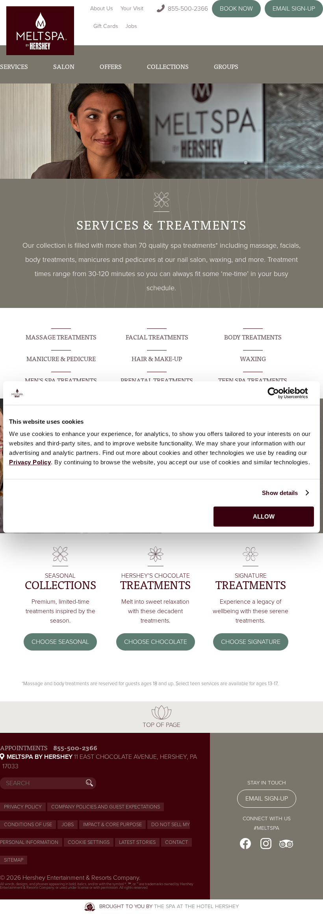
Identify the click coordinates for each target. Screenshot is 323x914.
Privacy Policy (23, 807)
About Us (101, 8)
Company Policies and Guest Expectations (105, 807)
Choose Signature (250, 642)
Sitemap (13, 860)
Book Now (236, 9)
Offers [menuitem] (111, 66)
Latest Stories (137, 842)
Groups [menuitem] (226, 66)
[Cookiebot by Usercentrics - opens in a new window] (279, 393)
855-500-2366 (188, 9)
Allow (264, 516)
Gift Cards (105, 26)
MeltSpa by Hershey (39, 757)
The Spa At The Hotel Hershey (196, 906)
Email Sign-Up (294, 9)
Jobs (131, 26)
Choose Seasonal (60, 642)
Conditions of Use (28, 824)
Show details (280, 492)
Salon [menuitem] (63, 66)
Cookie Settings (89, 842)
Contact (176, 842)
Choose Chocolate (155, 642)
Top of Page (161, 725)
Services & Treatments (161, 224)
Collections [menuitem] (168, 66)
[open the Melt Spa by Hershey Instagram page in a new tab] (265, 843)
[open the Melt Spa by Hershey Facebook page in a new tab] (245, 843)
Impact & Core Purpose (112, 824)
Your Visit (132, 8)
